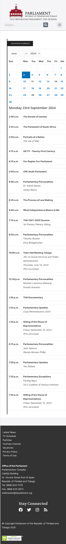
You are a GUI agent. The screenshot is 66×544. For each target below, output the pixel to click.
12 (40, 81)
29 (62, 95)
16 (10, 88)
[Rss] (46, 510)
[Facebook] (21, 510)
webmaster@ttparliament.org (17, 493)
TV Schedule (9, 436)
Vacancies (8, 447)
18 (32, 88)
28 (55, 95)
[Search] (45, 24)
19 (40, 88)
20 (48, 88)
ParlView (7, 440)
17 (24, 88)
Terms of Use (9, 455)
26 (40, 95)
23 (10, 95)
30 (10, 102)
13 (48, 81)
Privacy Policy (10, 451)
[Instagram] (37, 510)
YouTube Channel (12, 444)
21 (55, 88)
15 (62, 81)
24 (24, 95)
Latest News (9, 432)
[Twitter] (29, 510)
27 (48, 95)
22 (62, 88)
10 (24, 81)
